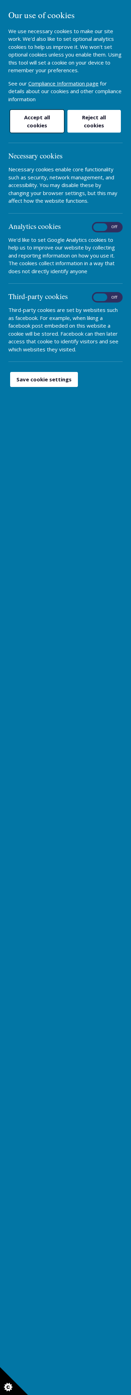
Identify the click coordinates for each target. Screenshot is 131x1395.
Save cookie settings (44, 379)
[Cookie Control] (14, 1381)
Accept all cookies (37, 121)
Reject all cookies (94, 121)
